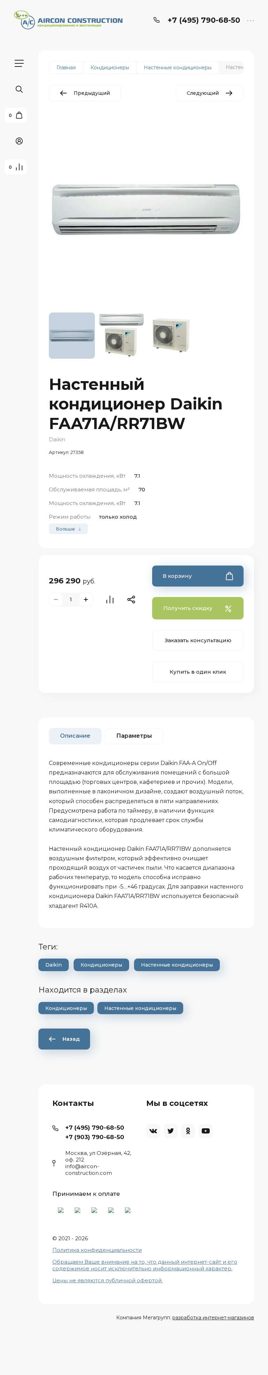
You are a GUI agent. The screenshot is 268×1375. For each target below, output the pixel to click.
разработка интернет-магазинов (213, 1317)
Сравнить (110, 599)
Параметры (134, 735)
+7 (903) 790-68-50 (94, 1137)
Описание (75, 735)
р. (230, 1268)
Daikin (57, 439)
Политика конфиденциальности (97, 1250)
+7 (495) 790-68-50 (204, 20)
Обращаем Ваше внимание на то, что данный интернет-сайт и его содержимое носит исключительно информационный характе (144, 1265)
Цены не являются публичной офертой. (107, 1280)
